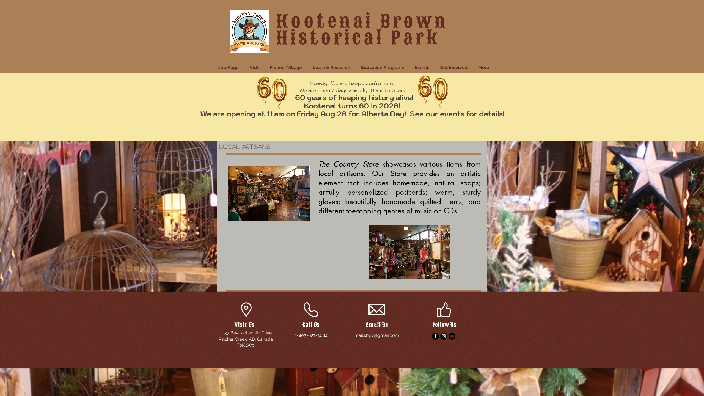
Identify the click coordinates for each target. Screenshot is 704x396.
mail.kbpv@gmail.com (376, 335)
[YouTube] (452, 336)
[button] (256, 68)
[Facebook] (435, 336)
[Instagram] (443, 336)
